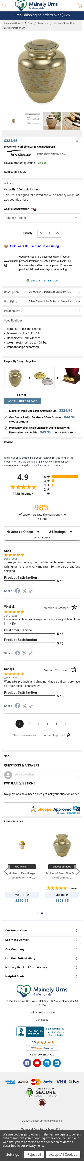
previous (6, 871)
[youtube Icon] (37, 1063)
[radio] (62, 476)
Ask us (42, 163)
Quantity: (28, 233)
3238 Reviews (27, 494)
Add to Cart (22, 867)
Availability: (11, 260)
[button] (42, 1113)
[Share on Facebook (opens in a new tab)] (17, 591)
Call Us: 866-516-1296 (42, 1012)
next (78, 871)
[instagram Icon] (47, 1063)
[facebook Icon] (27, 1063)
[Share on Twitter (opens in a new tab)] (24, 591)
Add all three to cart (22, 401)
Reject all (34, 1154)
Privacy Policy (35, 1146)
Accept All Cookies (63, 1154)
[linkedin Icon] (57, 1063)
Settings (12, 1154)
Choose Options (19, 421)
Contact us (42, 1019)
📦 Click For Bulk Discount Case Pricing (31, 246)
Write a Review (42, 537)
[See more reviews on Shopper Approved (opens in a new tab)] (31, 591)
